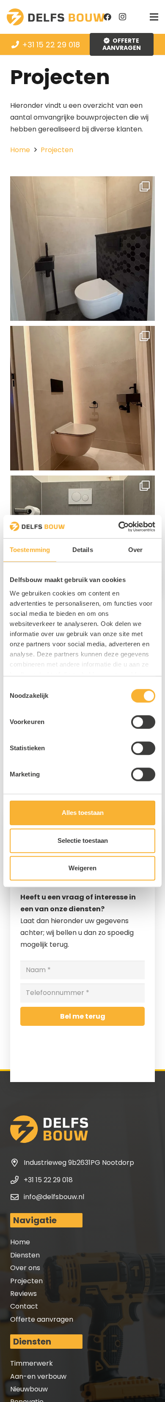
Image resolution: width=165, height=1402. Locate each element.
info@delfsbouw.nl (54, 1197)
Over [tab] (135, 549)
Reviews (23, 1293)
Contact (24, 1306)
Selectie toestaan (83, 840)
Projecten (26, 1281)
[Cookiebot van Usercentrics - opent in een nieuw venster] (118, 526)
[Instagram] (122, 17)
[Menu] (154, 16)
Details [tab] (82, 549)
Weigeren (82, 868)
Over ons (25, 1268)
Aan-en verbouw (38, 1376)
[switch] (143, 722)
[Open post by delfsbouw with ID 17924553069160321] (82, 248)
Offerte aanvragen (41, 1319)
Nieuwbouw (29, 1389)
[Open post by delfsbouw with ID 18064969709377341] (82, 398)
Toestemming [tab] (30, 549)
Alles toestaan (83, 812)
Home (20, 1242)
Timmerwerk (31, 1363)
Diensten (25, 1255)
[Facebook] (107, 17)
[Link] (55, 16)
